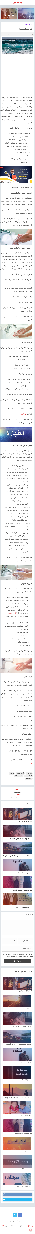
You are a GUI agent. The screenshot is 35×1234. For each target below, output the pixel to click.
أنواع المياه (29, 773)
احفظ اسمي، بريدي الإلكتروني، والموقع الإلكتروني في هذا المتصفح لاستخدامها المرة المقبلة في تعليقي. (17, 955)
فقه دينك (28, 25)
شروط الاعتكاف (18, 776)
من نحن (12, 1221)
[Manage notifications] (30, 1230)
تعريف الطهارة (28, 776)
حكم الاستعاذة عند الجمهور (9, 16)
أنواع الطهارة (23, 414)
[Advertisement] (17, 75)
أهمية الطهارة (20, 773)
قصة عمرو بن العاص (26, 17)
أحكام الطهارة (12, 613)
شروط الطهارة (28, 779)
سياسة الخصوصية (22, 1221)
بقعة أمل (17, 2)
